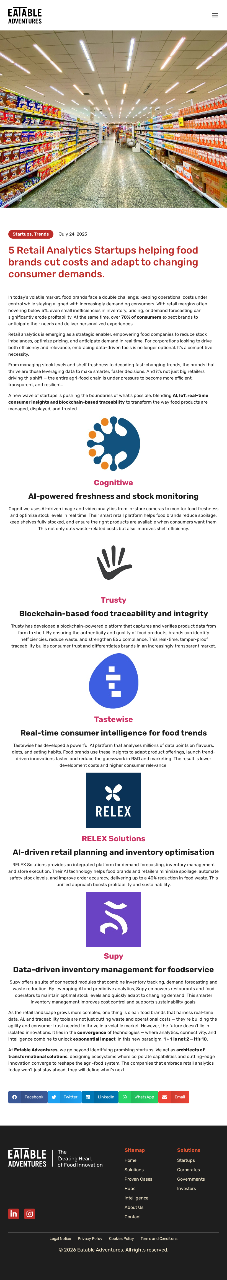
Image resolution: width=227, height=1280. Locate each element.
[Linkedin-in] (13, 1214)
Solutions (134, 1170)
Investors (186, 1188)
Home (130, 1160)
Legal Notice (60, 1239)
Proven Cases (138, 1179)
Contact (133, 1217)
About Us (134, 1207)
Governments (191, 1179)
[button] (28, 1097)
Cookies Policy (121, 1239)
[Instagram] (29, 1214)
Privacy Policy (90, 1239)
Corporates (188, 1170)
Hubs (130, 1188)
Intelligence (136, 1198)
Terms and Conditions (159, 1239)
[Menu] (215, 15)
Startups (186, 1160)
